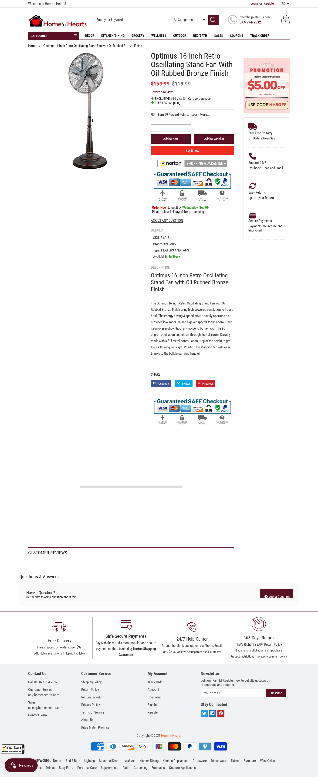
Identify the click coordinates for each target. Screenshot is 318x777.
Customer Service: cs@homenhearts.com (43, 692)
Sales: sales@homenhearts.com (45, 705)
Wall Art (130, 761)
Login (254, 3)
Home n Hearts (171, 736)
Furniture (250, 761)
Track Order (259, 35)
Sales (218, 35)
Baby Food (66, 768)
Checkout (154, 697)
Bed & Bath (73, 761)
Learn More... (200, 114)
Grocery (138, 35)
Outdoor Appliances (182, 768)
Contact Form (37, 715)
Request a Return (92, 697)
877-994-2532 (250, 22)
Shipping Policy (91, 682)
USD (282, 4)
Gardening (140, 768)
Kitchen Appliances (175, 761)
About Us (87, 720)
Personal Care (87, 768)
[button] (12, 749)
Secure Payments (260, 221)
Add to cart (170, 139)
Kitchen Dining (149, 761)
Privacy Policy (90, 705)
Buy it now (192, 151)
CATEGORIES (38, 36)
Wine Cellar (267, 761)
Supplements (109, 768)
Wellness (158, 35)
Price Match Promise (95, 727)
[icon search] (213, 20)
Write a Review (163, 92)
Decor (89, 35)
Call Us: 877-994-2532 (42, 682)
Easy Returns (257, 192)
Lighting (89, 761)
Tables (235, 761)
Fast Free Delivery (260, 133)
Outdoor (179, 35)
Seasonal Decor (110, 761)
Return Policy (90, 690)
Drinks (50, 768)
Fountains (158, 768)
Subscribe (276, 693)
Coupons (236, 35)
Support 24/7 (257, 163)
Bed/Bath (200, 35)
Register (267, 3)
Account (153, 690)
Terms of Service (92, 712)
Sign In (152, 705)
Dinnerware (219, 761)
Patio (125, 768)
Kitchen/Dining (113, 35)
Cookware (200, 761)
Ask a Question (279, 596)
